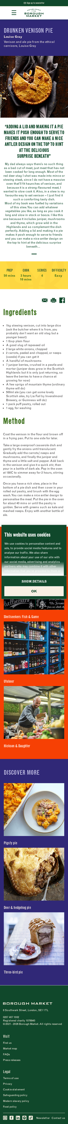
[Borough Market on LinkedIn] (18, 1118)
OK (34, 591)
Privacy (7, 1083)
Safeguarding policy (15, 1095)
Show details (34, 581)
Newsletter (43, 1118)
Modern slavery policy (16, 1101)
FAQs (6, 1054)
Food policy (10, 1106)
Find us (7, 1042)
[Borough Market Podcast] (24, 1118)
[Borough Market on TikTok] (31, 1118)
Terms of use (11, 1078)
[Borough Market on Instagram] (5, 1118)
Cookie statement (14, 1089)
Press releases (11, 1060)
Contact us (58, 1118)
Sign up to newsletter (35, 3)
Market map (10, 1048)
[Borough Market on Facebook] (11, 1118)
